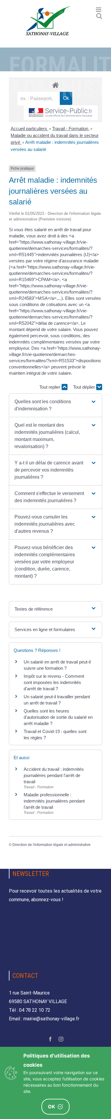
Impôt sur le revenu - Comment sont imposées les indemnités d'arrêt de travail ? (54, 682)
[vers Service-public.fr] (61, 112)
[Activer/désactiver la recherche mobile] (99, 16)
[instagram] (61, 1039)
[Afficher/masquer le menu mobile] (99, 10)
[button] (55, 405)
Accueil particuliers (29, 128)
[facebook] (50, 1039)
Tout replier (50, 387)
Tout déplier (84, 387)
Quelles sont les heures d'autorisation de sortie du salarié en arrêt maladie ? (58, 717)
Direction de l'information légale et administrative (51, 845)
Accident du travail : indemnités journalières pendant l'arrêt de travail (54, 775)
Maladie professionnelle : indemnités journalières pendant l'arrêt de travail (54, 801)
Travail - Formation (70, 128)
